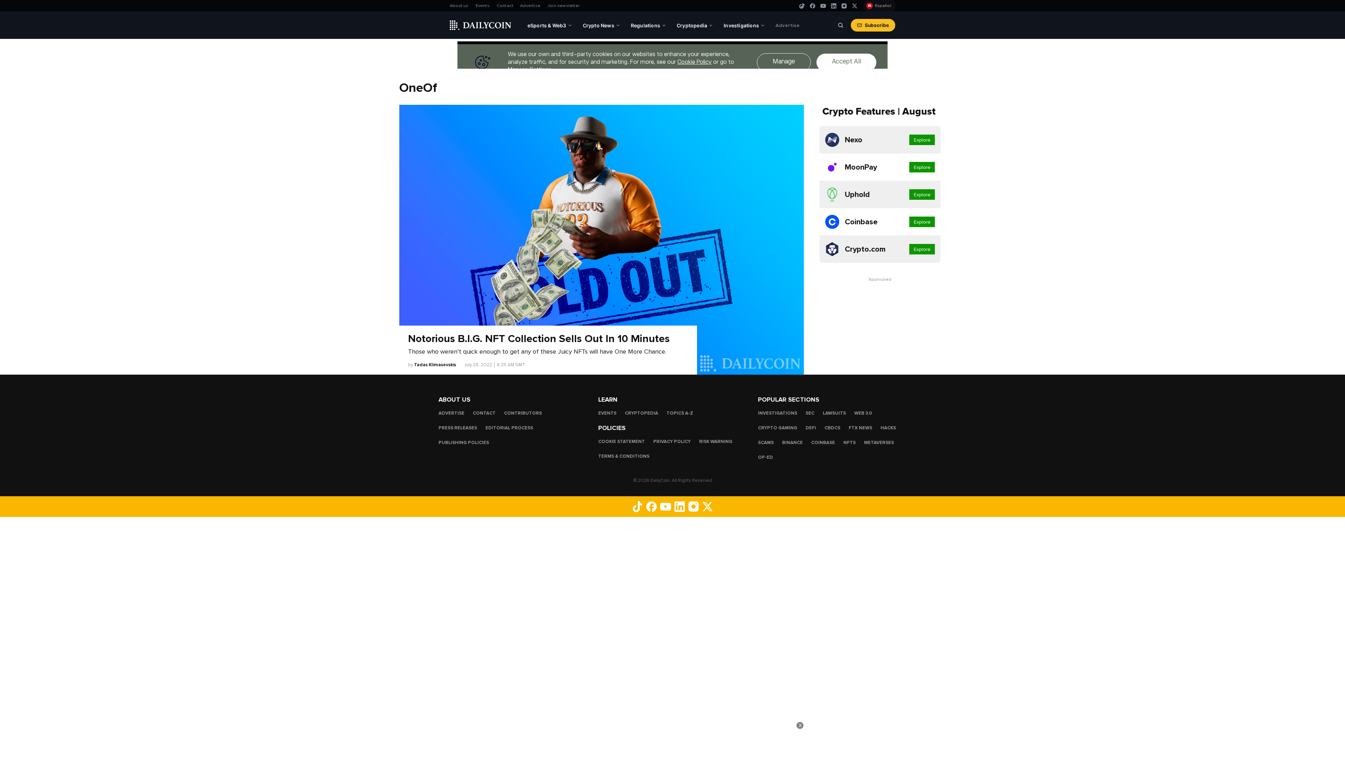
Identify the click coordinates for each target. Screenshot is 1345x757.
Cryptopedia (641, 413)
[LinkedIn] (833, 6)
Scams (766, 442)
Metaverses (879, 442)
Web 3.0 (863, 413)
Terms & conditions (623, 456)
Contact (505, 5)
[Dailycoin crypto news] (480, 25)
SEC (810, 413)
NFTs (849, 442)
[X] (854, 6)
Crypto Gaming (777, 428)
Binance (792, 442)
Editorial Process (509, 428)
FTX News (860, 428)
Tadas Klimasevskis (435, 365)
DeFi (811, 428)
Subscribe (877, 25)
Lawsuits (834, 413)
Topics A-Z (680, 413)
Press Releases (458, 428)
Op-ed (765, 457)
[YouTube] (823, 6)
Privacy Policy (672, 441)
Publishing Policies (464, 442)
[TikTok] (802, 6)
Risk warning (715, 441)
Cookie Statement (621, 441)
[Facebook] (812, 6)
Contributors (523, 413)
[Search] (840, 25)
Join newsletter (563, 5)
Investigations (777, 413)
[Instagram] (844, 6)
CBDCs (832, 428)
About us (459, 5)
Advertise (530, 5)
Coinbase (823, 442)
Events (483, 5)
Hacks (888, 428)
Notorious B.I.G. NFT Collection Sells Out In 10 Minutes (539, 338)
